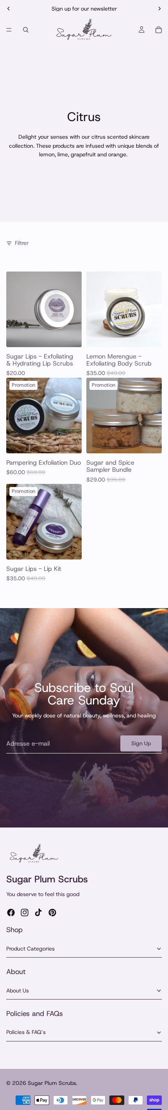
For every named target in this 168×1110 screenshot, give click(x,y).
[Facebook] (11, 912)
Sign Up (141, 743)
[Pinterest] (52, 912)
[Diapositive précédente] (8, 8)
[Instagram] (24, 912)
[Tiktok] (38, 912)
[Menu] (9, 30)
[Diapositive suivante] (159, 8)
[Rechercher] (25, 29)
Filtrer (22, 242)
